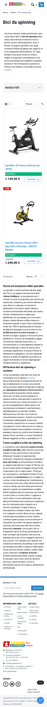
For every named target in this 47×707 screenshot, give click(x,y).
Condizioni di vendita (8, 615)
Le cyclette (32, 619)
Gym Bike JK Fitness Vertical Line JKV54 (22, 167)
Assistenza (8, 619)
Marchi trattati (22, 612)
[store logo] (17, 4)
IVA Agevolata (22, 634)
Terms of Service (25, 596)
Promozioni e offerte (22, 622)
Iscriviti (39, 588)
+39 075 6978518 (11, 660)
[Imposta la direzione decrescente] (42, 104)
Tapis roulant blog (22, 608)
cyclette (31, 378)
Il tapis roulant (34, 607)
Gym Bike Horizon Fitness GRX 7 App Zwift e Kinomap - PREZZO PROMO (21, 246)
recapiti (7, 70)
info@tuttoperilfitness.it (14, 663)
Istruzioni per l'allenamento (34, 611)
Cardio (13, 12)
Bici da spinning (24, 12)
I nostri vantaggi (21, 617)
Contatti (7, 623)
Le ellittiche (33, 616)
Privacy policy (22, 631)
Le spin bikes (33, 623)
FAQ (19, 627)
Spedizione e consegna (8, 628)
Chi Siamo (7, 607)
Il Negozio (7, 610)
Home (5, 12)
